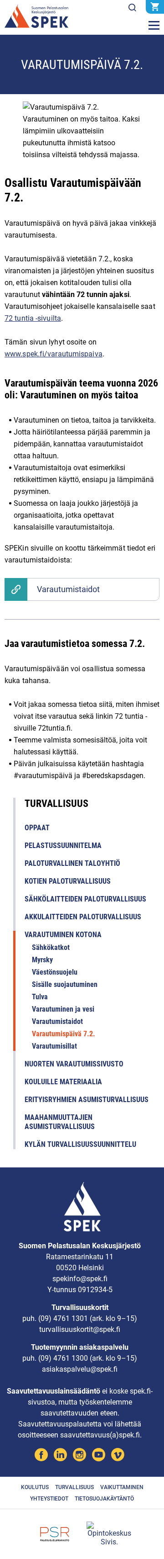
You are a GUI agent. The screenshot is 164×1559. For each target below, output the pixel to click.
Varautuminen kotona (63, 934)
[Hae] (132, 8)
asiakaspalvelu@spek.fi (80, 1369)
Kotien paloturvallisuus (68, 881)
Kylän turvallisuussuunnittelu (80, 1144)
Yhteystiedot (49, 1498)
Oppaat (37, 827)
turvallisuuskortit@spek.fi (79, 1329)
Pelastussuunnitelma (63, 845)
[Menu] (154, 25)
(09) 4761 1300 (63, 1358)
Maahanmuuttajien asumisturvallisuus (60, 1122)
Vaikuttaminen (122, 1487)
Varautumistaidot (68, 589)
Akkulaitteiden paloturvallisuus (83, 916)
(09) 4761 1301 (63, 1318)
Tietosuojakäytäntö (104, 1498)
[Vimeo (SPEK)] (118, 1456)
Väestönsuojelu (54, 972)
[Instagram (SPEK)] (79, 1456)
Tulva (40, 996)
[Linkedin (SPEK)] (60, 1456)
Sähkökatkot (51, 947)
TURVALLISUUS (56, 803)
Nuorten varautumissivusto (74, 1064)
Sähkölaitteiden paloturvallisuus (85, 899)
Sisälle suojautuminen (64, 984)
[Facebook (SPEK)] (41, 1456)
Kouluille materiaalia (63, 1081)
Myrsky (42, 959)
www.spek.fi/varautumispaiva (53, 354)
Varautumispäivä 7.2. (63, 1033)
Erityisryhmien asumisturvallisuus (87, 1099)
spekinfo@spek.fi (80, 1278)
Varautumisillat (54, 1046)
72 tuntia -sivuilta (33, 318)
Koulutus (35, 1487)
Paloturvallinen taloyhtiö (72, 863)
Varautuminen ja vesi (63, 1009)
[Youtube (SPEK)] (99, 1456)
